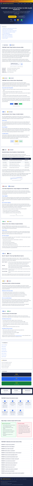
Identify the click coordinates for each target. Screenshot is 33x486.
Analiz (21, 3)
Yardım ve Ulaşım (5, 38)
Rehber (19, 3)
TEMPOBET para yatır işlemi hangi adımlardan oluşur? (16, 456)
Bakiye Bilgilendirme (4, 351)
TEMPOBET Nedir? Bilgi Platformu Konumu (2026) (10, 28)
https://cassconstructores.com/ (7, 484)
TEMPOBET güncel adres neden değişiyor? (16, 446)
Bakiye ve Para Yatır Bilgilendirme (7, 34)
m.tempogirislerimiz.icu (18, 335)
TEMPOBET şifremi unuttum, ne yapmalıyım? (16, 450)
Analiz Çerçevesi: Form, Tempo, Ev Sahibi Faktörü (9, 30)
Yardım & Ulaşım (4, 356)
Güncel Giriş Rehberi (12, 16)
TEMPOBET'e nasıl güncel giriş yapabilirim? (16, 444)
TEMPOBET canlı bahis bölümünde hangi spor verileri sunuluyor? (16, 452)
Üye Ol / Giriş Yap (4, 353)
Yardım (31, 3)
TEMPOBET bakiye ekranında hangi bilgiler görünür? (16, 454)
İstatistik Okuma (4, 348)
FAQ (27, 3)
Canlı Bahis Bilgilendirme (6, 33)
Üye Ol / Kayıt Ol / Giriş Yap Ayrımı (7, 35)
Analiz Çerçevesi (4, 346)
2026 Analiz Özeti (21, 16)
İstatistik (25, 3)
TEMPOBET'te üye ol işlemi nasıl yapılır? (16, 448)
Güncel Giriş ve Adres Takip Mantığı (8, 29)
